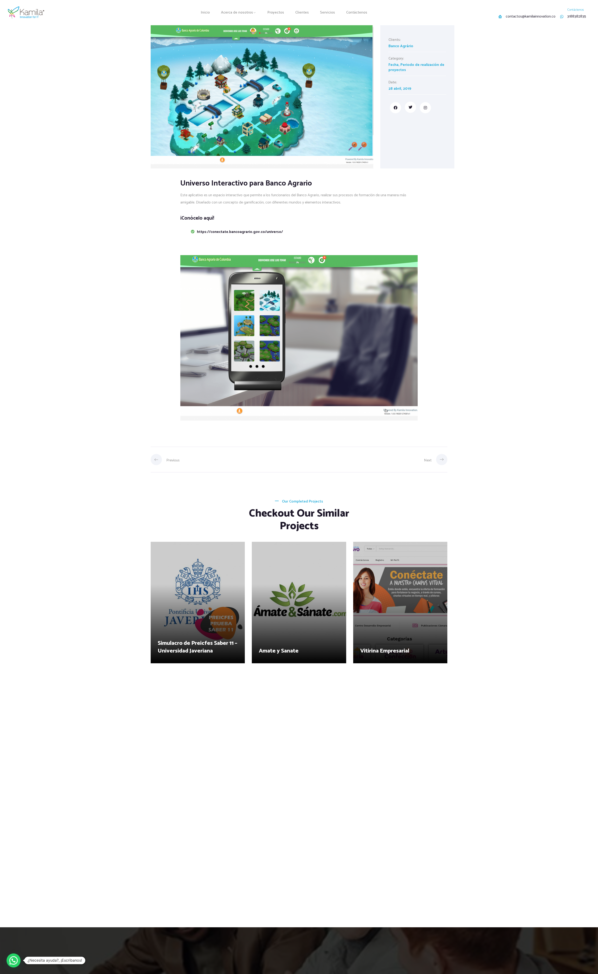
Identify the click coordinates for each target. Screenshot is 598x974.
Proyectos (275, 12)
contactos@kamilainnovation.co (530, 16)
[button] (14, 960)
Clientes (302, 12)
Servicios (327, 12)
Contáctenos (356, 12)
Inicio (205, 12)
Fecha (393, 65)
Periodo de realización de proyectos (416, 67)
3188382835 (576, 16)
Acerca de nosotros (237, 12)
